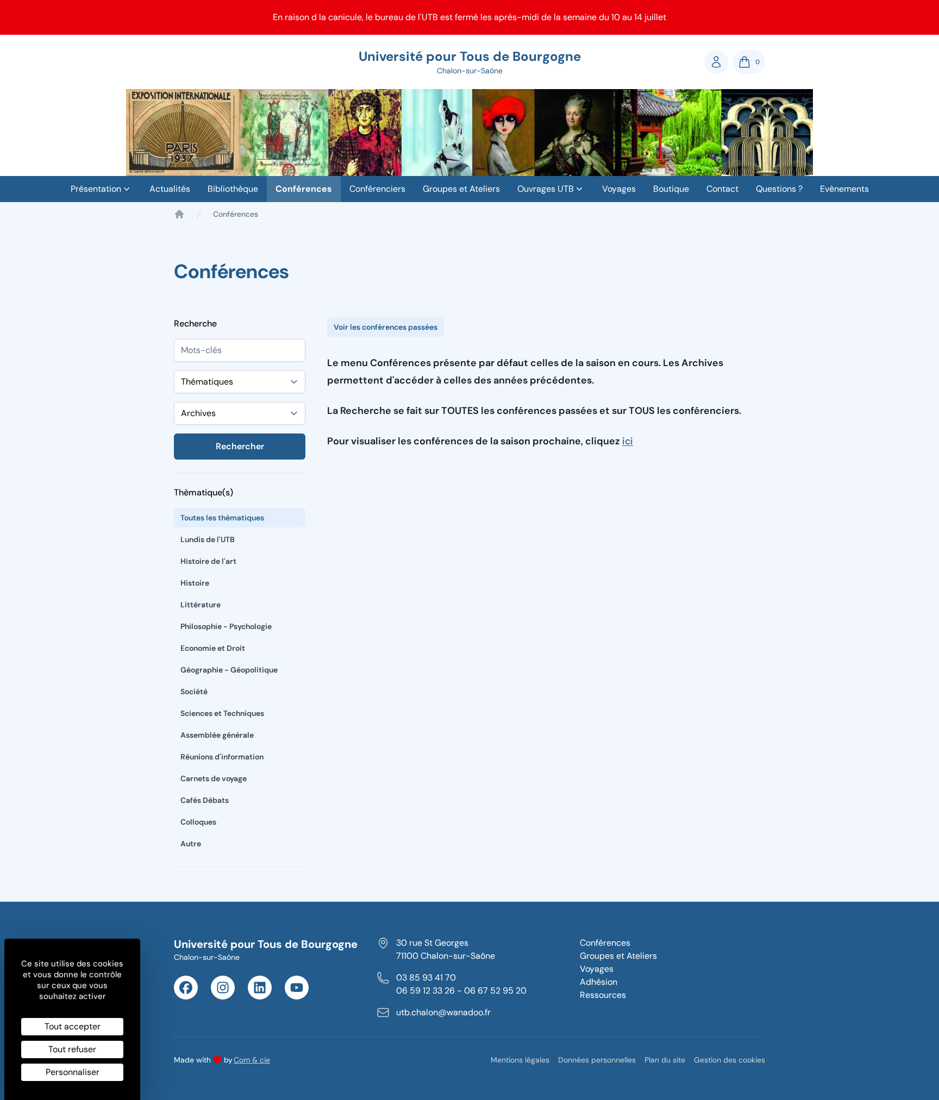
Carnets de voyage (213, 778)
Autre (190, 843)
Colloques (198, 822)
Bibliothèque (233, 188)
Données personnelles (597, 1060)
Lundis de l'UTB (207, 539)
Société (194, 691)
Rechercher (240, 446)
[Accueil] (179, 214)
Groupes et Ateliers (461, 188)
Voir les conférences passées (385, 327)
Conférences (304, 188)
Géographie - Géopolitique (229, 670)
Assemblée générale (217, 735)
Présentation (96, 188)
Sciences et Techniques (222, 713)
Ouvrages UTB (545, 188)
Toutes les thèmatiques (222, 518)
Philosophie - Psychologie (226, 626)
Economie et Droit (212, 648)
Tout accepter (73, 1026)
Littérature (200, 604)
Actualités (169, 188)
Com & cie (252, 1059)
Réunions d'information (222, 757)
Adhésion (598, 982)
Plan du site (664, 1060)
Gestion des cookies (729, 1060)
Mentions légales (520, 1060)
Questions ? (779, 188)
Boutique (671, 188)
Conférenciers (377, 188)
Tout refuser (72, 1049)
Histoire (194, 583)
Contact (722, 188)
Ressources (603, 995)
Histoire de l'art (208, 561)
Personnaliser (72, 1072)
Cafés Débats (204, 800)
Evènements (844, 188)
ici (627, 441)
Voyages (619, 188)
